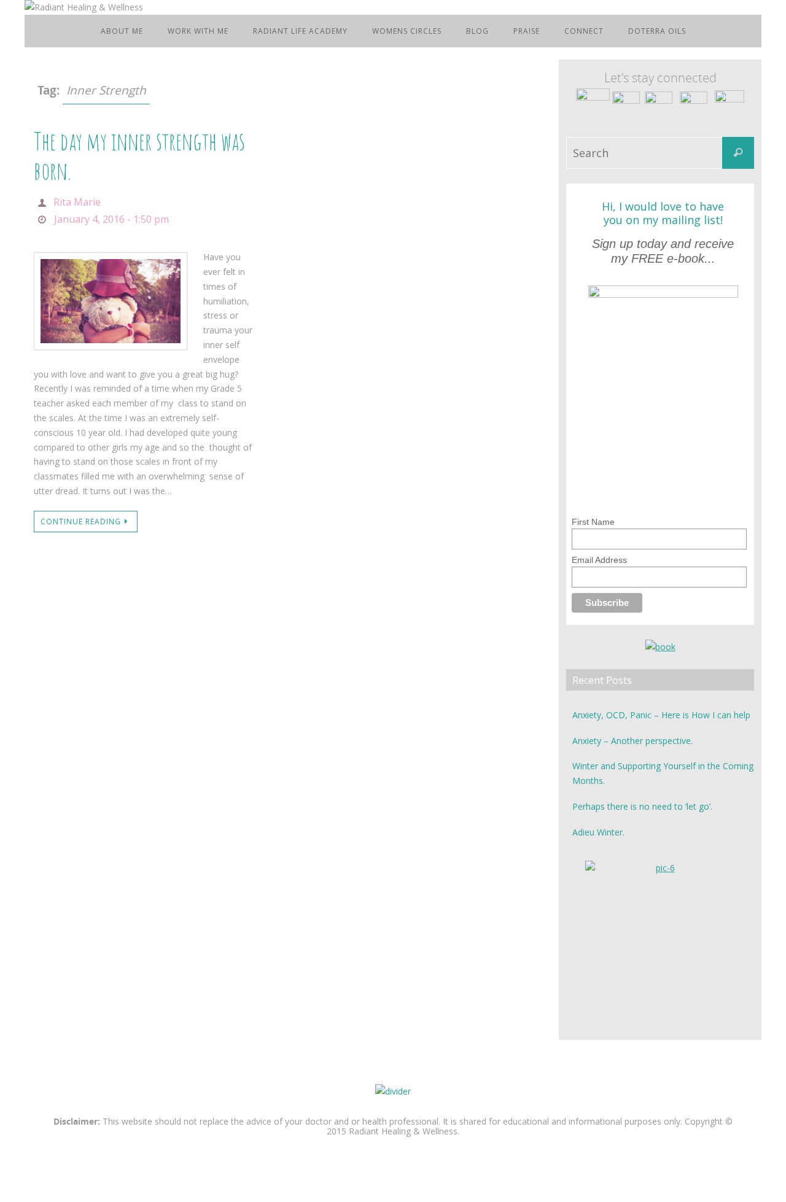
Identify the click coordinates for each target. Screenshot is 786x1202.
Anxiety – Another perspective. (632, 740)
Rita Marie (77, 202)
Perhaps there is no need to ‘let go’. (642, 806)
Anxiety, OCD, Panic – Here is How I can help (661, 715)
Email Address (599, 560)
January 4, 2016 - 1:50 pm (111, 219)
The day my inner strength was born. (139, 155)
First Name (593, 522)
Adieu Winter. (598, 832)
